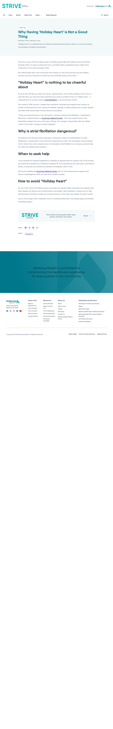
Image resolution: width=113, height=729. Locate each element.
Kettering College (84, 309)
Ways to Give (62, 306)
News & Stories (32, 313)
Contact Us (61, 314)
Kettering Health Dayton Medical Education (91, 311)
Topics (37, 15)
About (60, 303)
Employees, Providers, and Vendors (89, 303)
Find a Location (32, 311)
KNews (81, 306)
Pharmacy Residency (85, 321)
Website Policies (102, 334)
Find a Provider (32, 308)
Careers (60, 309)
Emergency (29, 234)
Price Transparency (48, 311)
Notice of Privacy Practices (87, 334)
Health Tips (22, 27)
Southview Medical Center (52, 118)
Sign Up (86, 216)
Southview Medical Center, (46, 171)
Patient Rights (73, 334)
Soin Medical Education (86, 319)
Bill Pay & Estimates (49, 313)
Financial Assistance (49, 316)
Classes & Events (33, 316)
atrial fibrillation (51, 100)
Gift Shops (61, 311)
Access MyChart (48, 303)
